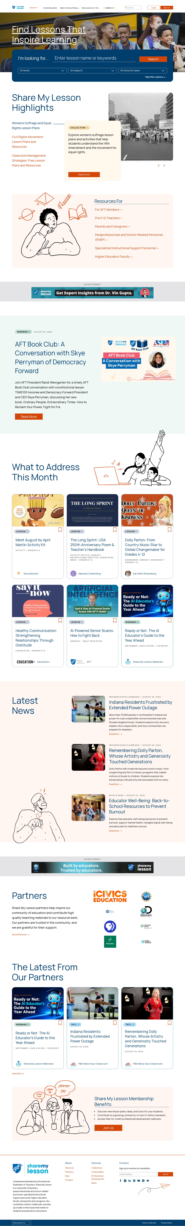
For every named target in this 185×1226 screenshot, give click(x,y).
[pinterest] (134, 1180)
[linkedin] (129, 1180)
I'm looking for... (33, 58)
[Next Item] (164, 165)
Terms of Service (149, 1223)
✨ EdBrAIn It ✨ (109, 8)
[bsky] (147, 1180)
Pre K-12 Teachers (107, 218)
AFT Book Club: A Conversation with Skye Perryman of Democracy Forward (50, 357)
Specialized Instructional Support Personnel (125, 248)
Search (153, 59)
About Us (69, 1167)
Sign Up (167, 7)
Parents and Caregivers (111, 226)
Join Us (108, 1128)
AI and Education (50, 8)
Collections (96, 1167)
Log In (153, 7)
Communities (97, 1171)
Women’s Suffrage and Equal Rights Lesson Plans (31, 125)
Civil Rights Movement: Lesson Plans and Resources (28, 142)
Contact (69, 1180)
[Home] (18, 7)
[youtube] (138, 1180)
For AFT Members (107, 209)
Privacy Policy (166, 1223)
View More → (18, 1073)
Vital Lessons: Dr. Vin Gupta (91, 8)
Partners (69, 1171)
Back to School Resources (70, 8)
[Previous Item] (158, 165)
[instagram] (125, 1180)
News (94, 1183)
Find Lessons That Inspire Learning (49, 34)
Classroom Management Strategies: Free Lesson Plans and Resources (29, 160)
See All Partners (19, 934)
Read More (84, 174)
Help (67, 1176)
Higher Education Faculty (112, 256)
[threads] (143, 1180)
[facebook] (120, 1180)
